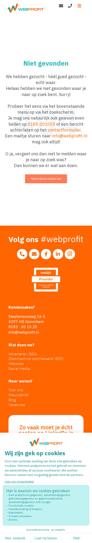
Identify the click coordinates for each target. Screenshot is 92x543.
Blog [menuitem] (12, 399)
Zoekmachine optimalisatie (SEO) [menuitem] (35, 358)
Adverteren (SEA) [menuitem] (22, 353)
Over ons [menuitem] (15, 389)
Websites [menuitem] (16, 363)
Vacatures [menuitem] (16, 404)
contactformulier (64, 130)
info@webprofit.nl (69, 136)
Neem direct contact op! (46, 178)
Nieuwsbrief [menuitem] (18, 394)
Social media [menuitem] (19, 368)
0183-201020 (41, 124)
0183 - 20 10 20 (22, 326)
